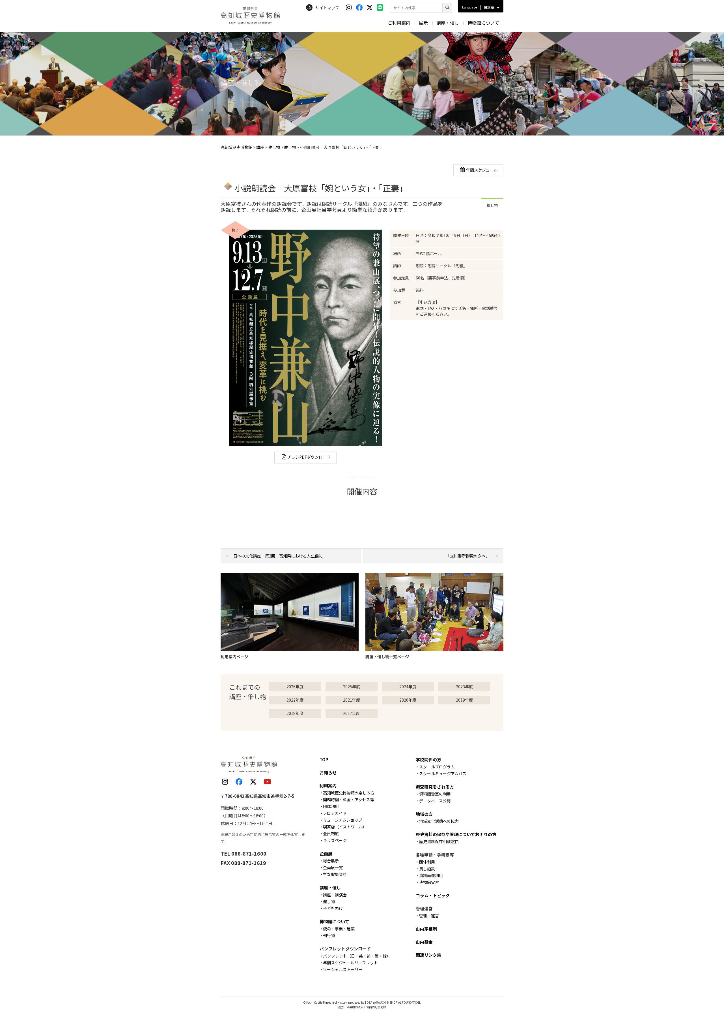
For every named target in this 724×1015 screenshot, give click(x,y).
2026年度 (294, 686)
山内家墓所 (426, 929)
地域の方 (424, 814)
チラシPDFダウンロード (309, 457)
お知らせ (328, 772)
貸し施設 (427, 868)
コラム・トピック (433, 895)
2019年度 (464, 700)
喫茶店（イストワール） (345, 827)
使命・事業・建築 (339, 928)
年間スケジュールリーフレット (350, 962)
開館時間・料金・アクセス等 (348, 799)
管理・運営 (429, 915)
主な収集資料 (335, 874)
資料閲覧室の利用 (435, 794)
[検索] (447, 7)
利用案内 (328, 786)
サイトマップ (327, 7)
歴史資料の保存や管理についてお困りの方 (456, 834)
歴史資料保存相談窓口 (439, 841)
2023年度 (464, 686)
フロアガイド (335, 813)
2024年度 (407, 686)
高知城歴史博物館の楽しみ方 (348, 793)
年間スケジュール (481, 170)
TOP (324, 759)
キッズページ (335, 840)
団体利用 (331, 806)
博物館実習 (429, 882)
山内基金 (424, 942)
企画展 (326, 853)
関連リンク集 (428, 955)
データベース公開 (435, 801)
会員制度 (331, 833)
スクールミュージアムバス (442, 773)
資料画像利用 (431, 875)
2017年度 (351, 713)
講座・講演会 (335, 895)
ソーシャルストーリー (343, 969)
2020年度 (407, 700)
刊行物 (329, 935)
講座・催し (447, 22)
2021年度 (351, 700)
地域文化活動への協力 (439, 821)
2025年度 (351, 686)
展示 (423, 22)
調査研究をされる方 (435, 787)
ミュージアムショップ (342, 820)
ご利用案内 (399, 22)
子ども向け (333, 908)
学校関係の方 (428, 759)
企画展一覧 (333, 867)
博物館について (483, 22)
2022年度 (294, 700)
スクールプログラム (437, 767)
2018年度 (294, 713)
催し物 (329, 901)
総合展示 (331, 861)
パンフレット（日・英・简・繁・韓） (357, 956)
